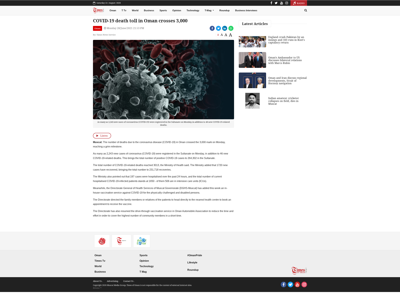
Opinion (176, 10)
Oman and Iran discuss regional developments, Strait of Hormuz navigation (287, 80)
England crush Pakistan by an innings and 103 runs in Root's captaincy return (286, 39)
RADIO (300, 3)
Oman (113, 10)
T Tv (124, 10)
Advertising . (113, 281)
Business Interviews (246, 10)
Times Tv (100, 260)
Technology (193, 10)
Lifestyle (192, 262)
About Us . (98, 281)
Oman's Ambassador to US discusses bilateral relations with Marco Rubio (285, 60)
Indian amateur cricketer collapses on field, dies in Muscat (283, 100)
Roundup (224, 10)
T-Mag (208, 10)
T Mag (143, 271)
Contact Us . (128, 281)
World (135, 10)
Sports (163, 10)
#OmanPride (194, 255)
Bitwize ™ (97, 288)
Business (149, 10)
